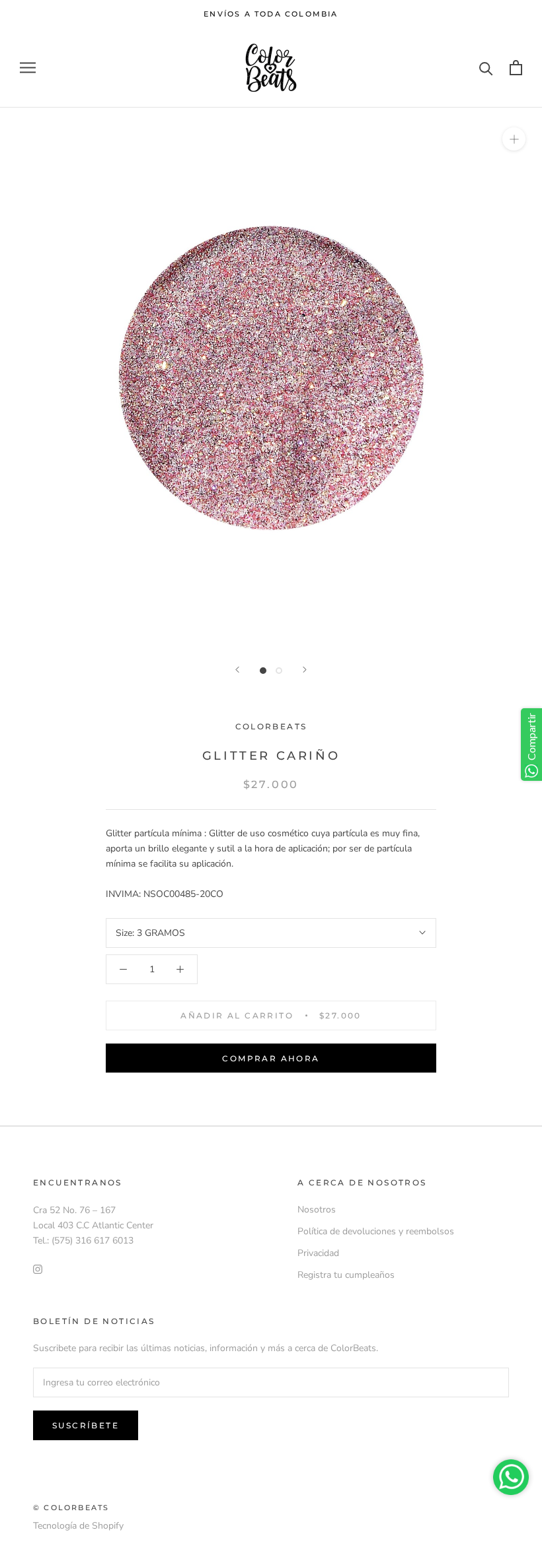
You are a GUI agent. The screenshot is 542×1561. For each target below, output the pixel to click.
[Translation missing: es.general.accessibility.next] (305, 670)
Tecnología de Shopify (78, 1525)
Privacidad (318, 1253)
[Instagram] (37, 1269)
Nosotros (316, 1209)
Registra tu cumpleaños (346, 1275)
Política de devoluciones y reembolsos (375, 1231)
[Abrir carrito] (516, 67)
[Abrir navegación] (28, 67)
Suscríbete (85, 1425)
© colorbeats (71, 1507)
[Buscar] (486, 68)
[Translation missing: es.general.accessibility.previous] (237, 670)
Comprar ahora (270, 1058)
